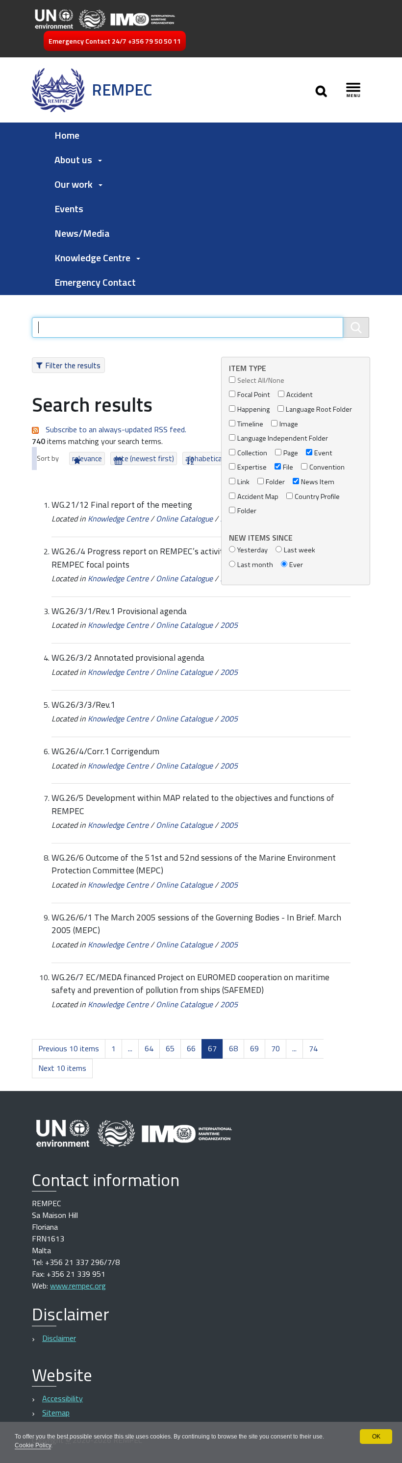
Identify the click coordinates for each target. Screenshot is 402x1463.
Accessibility (62, 1398)
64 (149, 1048)
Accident (299, 395)
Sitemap (56, 1412)
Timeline (250, 424)
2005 (229, 625)
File (288, 467)
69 (254, 1048)
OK (376, 1436)
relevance (87, 458)
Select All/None (260, 380)
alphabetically (206, 458)
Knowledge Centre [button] (92, 257)
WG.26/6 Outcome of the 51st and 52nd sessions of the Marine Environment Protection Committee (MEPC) (193, 864)
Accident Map (257, 497)
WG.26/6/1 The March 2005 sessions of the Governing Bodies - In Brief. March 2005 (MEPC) (196, 924)
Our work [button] (73, 184)
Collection (252, 453)
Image (288, 424)
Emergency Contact (95, 282)
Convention (327, 467)
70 (275, 1048)
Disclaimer (59, 1338)
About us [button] (73, 159)
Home (66, 135)
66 (191, 1048)
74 (313, 1048)
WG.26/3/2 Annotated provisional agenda (127, 657)
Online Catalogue (184, 518)
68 (233, 1048)
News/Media (82, 233)
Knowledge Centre (118, 518)
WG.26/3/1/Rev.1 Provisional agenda (119, 611)
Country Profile (317, 497)
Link (243, 482)
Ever (296, 565)
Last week (299, 550)
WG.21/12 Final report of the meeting (121, 504)
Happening (253, 409)
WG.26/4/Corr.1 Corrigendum (105, 751)
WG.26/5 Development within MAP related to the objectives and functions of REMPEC (192, 804)
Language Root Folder (319, 409)
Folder (275, 482)
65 (170, 1048)
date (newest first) (143, 458)
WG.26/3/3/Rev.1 (83, 704)
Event (323, 453)
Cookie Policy (33, 1445)
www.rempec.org (78, 1285)
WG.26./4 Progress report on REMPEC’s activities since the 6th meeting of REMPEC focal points (189, 557)
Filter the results (72, 365)
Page (290, 453)
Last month (255, 565)
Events (68, 208)
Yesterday (252, 550)
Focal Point (253, 395)
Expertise (252, 467)
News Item (317, 482)
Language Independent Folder (282, 438)
